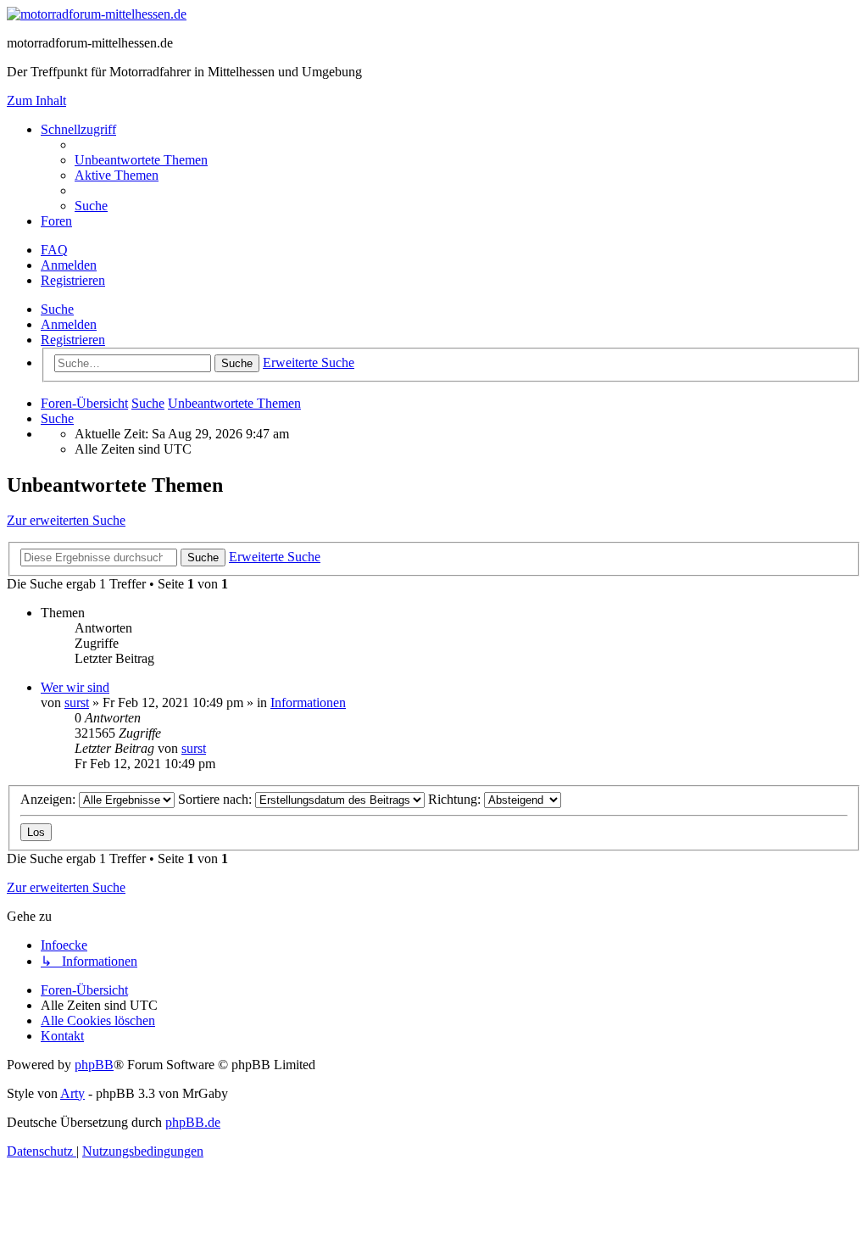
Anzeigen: (49, 799)
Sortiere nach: (216, 799)
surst (76, 702)
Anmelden (69, 324)
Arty (72, 1093)
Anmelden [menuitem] (69, 265)
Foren (56, 221)
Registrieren (73, 339)
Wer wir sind (75, 687)
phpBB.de (192, 1122)
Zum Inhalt (36, 100)
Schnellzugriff (78, 129)
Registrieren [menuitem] (73, 280)
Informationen (308, 702)
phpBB (94, 1064)
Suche (57, 309)
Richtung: (456, 799)
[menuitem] (141, 160)
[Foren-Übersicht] (96, 14)
